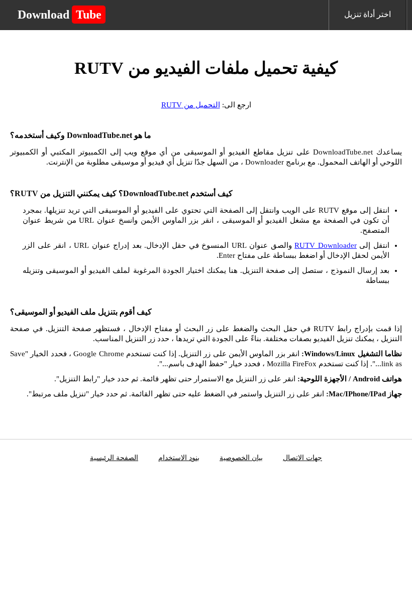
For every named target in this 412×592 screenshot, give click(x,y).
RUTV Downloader (325, 245)
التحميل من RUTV (190, 105)
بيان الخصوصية (241, 458)
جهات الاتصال (302, 458)
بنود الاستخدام (178, 458)
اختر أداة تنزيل (367, 14)
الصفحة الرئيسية (114, 458)
